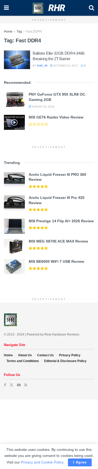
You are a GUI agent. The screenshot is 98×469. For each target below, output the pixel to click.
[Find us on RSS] (25, 385)
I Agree (80, 462)
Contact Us (45, 355)
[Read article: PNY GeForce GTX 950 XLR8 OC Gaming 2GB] (14, 99)
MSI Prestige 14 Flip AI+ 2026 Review (61, 221)
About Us (25, 355)
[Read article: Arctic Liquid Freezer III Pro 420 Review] (14, 202)
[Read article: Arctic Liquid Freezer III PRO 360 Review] (14, 179)
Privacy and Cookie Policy (42, 462)
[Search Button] (91, 8)
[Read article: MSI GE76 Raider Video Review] (14, 122)
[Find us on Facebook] (5, 385)
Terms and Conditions (23, 361)
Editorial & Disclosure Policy (65, 361)
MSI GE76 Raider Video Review (56, 117)
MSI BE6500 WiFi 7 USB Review (56, 261)
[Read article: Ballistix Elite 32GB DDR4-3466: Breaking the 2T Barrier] (17, 59)
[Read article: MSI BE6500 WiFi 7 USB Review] (14, 266)
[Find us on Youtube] (19, 385)
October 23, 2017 (65, 65)
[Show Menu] (6, 8)
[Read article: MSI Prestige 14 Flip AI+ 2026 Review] (14, 226)
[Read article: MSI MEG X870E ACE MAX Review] (14, 246)
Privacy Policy (69, 355)
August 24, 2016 (42, 106)
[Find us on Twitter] (11, 385)
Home (8, 31)
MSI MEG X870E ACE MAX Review (58, 241)
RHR (56, 7)
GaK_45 (42, 65)
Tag (19, 31)
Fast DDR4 (34, 31)
